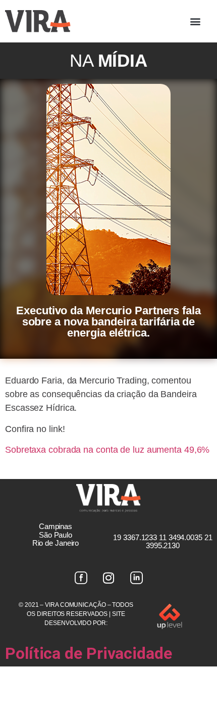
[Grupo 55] (80, 577)
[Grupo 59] (136, 577)
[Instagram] (108, 577)
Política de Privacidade (88, 653)
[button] (195, 21)
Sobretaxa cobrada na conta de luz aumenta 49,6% (107, 450)
